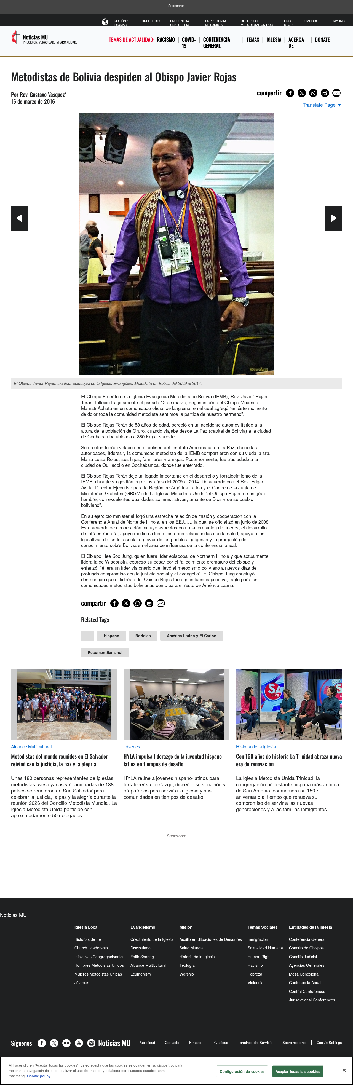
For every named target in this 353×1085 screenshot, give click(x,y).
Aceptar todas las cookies (298, 1071)
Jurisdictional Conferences (312, 1000)
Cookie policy (38, 1075)
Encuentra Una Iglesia (179, 22)
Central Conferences (307, 991)
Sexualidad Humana (265, 947)
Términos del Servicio (255, 1042)
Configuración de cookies (242, 1071)
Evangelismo (142, 927)
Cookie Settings (329, 1042)
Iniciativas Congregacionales (99, 956)
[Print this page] (325, 93)
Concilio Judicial (303, 956)
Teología (187, 965)
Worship (187, 974)
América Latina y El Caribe (191, 635)
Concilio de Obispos (306, 947)
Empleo (195, 1042)
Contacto (172, 1042)
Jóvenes (132, 746)
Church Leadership (91, 947)
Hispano (111, 635)
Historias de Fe (87, 939)
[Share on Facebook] (290, 93)
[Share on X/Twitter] (302, 93)
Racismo (166, 39)
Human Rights (260, 956)
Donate (322, 39)
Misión (186, 927)
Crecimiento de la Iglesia (151, 939)
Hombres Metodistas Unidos (99, 965)
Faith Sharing (142, 956)
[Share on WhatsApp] (313, 93)
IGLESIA (273, 39)
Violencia (255, 982)
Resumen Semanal (105, 652)
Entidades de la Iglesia (310, 927)
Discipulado (140, 947)
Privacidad (219, 1042)
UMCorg (311, 20)
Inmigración (258, 939)
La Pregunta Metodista (215, 22)
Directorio (150, 20)
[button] (43, 1043)
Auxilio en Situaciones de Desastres (211, 939)
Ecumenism (140, 974)
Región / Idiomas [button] (121, 22)
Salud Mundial (192, 947)
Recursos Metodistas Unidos (257, 22)
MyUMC (339, 20)
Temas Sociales (262, 927)
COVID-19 (189, 42)
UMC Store (289, 22)
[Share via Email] (336, 93)
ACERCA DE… (296, 42)
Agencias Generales (306, 965)
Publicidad (146, 1042)
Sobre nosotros (294, 1042)
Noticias (143, 635)
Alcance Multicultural (31, 746)
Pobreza (255, 974)
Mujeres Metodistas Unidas (98, 974)
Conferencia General (216, 42)
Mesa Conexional (304, 974)
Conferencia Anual (305, 982)
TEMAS (253, 39)
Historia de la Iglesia (256, 746)
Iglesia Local (86, 927)
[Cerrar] (344, 1070)
